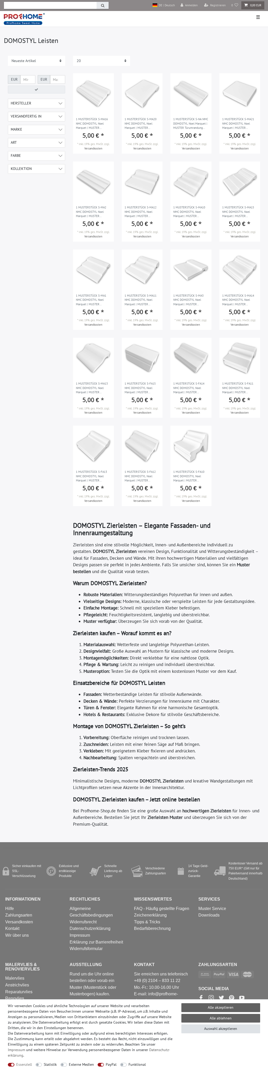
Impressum (80, 935)
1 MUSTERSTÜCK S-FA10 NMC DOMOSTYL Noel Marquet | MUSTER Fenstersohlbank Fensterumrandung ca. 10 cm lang (189, 476)
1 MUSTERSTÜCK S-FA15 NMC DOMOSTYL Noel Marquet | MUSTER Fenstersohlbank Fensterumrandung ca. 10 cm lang (140, 388)
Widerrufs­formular (86, 948)
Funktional (137, 1064)
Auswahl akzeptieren (220, 1028)
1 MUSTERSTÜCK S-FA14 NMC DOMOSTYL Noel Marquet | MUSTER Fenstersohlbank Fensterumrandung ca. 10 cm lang (189, 388)
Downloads (209, 915)
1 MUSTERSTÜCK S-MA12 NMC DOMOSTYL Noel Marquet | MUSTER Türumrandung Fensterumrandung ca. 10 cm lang (141, 212)
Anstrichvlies (17, 985)
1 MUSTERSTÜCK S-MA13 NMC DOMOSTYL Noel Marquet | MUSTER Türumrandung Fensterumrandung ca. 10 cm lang (92, 388)
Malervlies (14, 978)
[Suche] (103, 5)
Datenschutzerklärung (90, 928)
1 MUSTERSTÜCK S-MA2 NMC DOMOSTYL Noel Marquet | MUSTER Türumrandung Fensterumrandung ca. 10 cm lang (91, 212)
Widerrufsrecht (83, 922)
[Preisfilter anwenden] (36, 89)
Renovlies (14, 998)
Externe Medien (81, 1064)
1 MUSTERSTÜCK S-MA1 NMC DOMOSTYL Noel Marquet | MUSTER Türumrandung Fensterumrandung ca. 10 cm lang (91, 300)
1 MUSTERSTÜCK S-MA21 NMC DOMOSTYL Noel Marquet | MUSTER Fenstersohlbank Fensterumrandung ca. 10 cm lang (238, 123)
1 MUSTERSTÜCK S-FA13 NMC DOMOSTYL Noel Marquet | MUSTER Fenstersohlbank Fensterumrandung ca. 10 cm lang (91, 476)
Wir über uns (17, 935)
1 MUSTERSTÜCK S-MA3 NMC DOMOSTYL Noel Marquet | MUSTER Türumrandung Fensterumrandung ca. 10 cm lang (189, 300)
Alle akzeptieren (220, 1007)
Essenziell (24, 1064)
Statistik (50, 1064)
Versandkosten (93, 148)
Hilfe (9, 908)
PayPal (111, 1064)
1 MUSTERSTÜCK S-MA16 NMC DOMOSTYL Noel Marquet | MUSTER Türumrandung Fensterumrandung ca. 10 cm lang (92, 123)
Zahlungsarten (18, 915)
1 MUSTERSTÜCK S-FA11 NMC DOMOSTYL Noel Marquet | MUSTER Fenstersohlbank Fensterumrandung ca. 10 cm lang (238, 388)
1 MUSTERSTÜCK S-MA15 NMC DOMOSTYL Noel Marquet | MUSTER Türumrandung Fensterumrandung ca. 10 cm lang (238, 212)
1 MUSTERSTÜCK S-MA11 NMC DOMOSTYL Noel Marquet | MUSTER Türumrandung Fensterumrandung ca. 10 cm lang (141, 300)
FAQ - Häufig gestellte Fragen (161, 908)
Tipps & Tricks (147, 922)
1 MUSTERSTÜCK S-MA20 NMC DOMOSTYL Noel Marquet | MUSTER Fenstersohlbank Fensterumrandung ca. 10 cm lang (141, 123)
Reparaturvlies (18, 992)
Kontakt (12, 928)
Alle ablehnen (221, 1018)
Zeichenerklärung (150, 915)
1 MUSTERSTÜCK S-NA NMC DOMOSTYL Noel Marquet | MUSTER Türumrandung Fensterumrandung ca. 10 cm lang (190, 123)
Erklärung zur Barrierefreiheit (96, 942)
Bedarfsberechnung (152, 928)
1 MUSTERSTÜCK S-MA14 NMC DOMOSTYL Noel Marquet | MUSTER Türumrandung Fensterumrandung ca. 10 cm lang (238, 300)
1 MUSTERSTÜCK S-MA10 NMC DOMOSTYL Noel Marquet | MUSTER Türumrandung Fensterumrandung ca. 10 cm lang (189, 212)
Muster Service (212, 908)
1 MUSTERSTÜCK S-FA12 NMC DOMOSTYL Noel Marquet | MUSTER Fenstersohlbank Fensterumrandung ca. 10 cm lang (140, 476)
